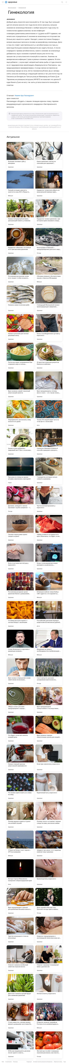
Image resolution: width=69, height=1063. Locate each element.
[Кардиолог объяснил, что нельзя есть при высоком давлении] (20, 241)
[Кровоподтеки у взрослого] (48, 872)
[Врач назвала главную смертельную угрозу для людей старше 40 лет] (48, 729)
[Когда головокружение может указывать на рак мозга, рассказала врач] (48, 557)
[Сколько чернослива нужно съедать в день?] (20, 528)
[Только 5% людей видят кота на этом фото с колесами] (48, 413)
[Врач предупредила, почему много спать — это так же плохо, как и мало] (48, 384)
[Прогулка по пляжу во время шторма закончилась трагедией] (20, 471)
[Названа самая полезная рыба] (20, 298)
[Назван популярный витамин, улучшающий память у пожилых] (20, 212)
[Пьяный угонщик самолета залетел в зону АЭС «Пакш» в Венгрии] (20, 184)
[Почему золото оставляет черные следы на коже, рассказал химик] (48, 815)
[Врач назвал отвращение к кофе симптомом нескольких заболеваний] (20, 671)
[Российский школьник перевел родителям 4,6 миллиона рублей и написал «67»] (48, 614)
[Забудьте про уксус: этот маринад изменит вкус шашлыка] (48, 844)
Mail (3, 1061)
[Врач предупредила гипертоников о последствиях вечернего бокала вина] (48, 700)
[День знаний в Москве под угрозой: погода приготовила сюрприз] (48, 901)
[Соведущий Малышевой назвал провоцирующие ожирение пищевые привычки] (48, 298)
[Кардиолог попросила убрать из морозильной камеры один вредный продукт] (48, 184)
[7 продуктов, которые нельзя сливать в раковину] (48, 471)
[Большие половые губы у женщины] (20, 155)
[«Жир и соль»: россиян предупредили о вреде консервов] (20, 700)
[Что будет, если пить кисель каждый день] (20, 729)
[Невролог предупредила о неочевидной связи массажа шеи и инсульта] (48, 930)
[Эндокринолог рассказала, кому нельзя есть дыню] (20, 413)
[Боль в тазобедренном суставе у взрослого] (48, 327)
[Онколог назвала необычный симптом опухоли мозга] (20, 958)
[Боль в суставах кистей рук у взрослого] (20, 557)
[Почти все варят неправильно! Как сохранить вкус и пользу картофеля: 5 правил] (20, 356)
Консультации (12, 7)
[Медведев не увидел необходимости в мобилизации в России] (48, 643)
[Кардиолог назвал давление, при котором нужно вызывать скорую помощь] (48, 212)
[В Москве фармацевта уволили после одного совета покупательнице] (20, 1044)
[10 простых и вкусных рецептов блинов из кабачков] (48, 356)
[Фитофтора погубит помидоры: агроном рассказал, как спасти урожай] (48, 1044)
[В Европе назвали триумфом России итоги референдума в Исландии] (48, 1016)
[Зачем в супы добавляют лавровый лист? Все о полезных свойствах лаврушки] (20, 442)
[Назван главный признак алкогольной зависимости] (20, 758)
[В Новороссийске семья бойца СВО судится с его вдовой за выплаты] (48, 585)
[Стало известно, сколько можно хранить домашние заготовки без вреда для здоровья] (20, 1016)
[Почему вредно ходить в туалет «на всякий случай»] (20, 815)
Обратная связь (58, 1061)
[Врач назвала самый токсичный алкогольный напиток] (20, 384)
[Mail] (6, 2)
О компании (8, 1061)
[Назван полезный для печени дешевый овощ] (20, 327)
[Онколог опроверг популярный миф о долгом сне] (48, 958)
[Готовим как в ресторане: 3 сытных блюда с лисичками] (20, 614)
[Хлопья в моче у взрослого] (48, 987)
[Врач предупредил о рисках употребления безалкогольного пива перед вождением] (20, 901)
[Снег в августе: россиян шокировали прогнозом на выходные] (48, 671)
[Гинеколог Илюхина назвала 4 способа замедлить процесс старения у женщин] (48, 442)
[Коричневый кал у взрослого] (48, 786)
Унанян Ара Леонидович (24, 95)
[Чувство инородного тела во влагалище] (20, 930)
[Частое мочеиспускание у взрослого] (48, 499)
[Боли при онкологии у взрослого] (48, 758)
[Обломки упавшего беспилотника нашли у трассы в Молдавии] (48, 270)
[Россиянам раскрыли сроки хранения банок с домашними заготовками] (20, 585)
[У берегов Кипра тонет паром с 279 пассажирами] (20, 844)
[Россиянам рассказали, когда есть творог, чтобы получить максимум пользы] (20, 270)
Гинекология (22, 7)
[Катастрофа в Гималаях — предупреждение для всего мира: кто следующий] (48, 241)
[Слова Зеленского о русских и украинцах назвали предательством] (20, 643)
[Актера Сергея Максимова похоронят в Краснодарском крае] (20, 872)
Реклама (15, 1061)
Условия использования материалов (42, 1061)
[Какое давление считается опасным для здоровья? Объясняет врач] (48, 155)
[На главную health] (12, 2)
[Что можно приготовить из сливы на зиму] (20, 786)
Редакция (29, 1061)
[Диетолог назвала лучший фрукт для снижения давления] (20, 987)
